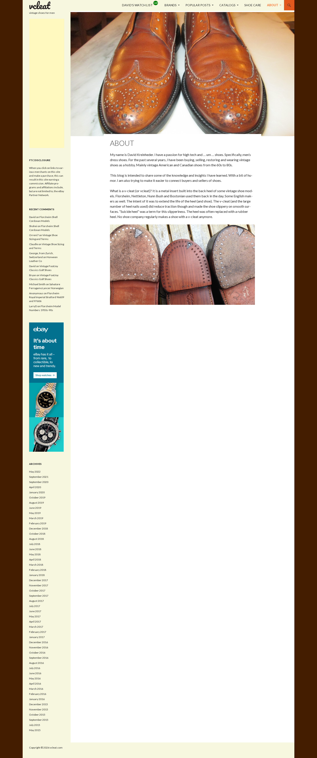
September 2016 (38, 657)
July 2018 (34, 544)
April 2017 (35, 621)
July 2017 (34, 606)
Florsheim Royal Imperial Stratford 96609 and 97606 (46, 297)
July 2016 (34, 668)
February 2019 (37, 523)
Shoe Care (252, 5)
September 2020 (38, 482)
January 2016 (37, 699)
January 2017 (37, 637)
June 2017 (35, 611)
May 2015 (35, 730)
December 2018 (38, 528)
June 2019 (35, 507)
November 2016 (38, 647)
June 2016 (35, 673)
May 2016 (35, 678)
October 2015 (37, 714)
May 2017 (35, 616)
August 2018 (36, 538)
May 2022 (35, 471)
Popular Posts (197, 5)
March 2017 (36, 626)
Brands (171, 5)
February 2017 (37, 631)
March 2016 (36, 688)
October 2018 (37, 533)
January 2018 (37, 575)
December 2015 (38, 704)
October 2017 (37, 590)
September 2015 (38, 719)
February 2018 (37, 569)
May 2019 (35, 513)
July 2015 (34, 725)
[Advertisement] (46, 83)
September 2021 (38, 476)
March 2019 (36, 518)
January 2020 (37, 492)
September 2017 (38, 595)
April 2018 (35, 559)
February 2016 (37, 694)
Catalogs (227, 5)
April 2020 (35, 487)
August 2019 (36, 502)
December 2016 (38, 642)
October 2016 (37, 652)
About (272, 5)
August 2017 (36, 600)
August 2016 (36, 663)
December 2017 (38, 580)
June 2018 (35, 549)
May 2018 (35, 554)
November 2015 (38, 709)
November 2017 (38, 585)
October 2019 (37, 497)
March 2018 (36, 564)
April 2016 (35, 683)
